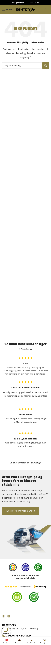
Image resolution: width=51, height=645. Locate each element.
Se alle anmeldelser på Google (26, 462)
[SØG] (45, 65)
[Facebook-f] (3, 616)
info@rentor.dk (18, 3)
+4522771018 (33, 3)
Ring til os (6, 634)
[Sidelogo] (25, 9)
